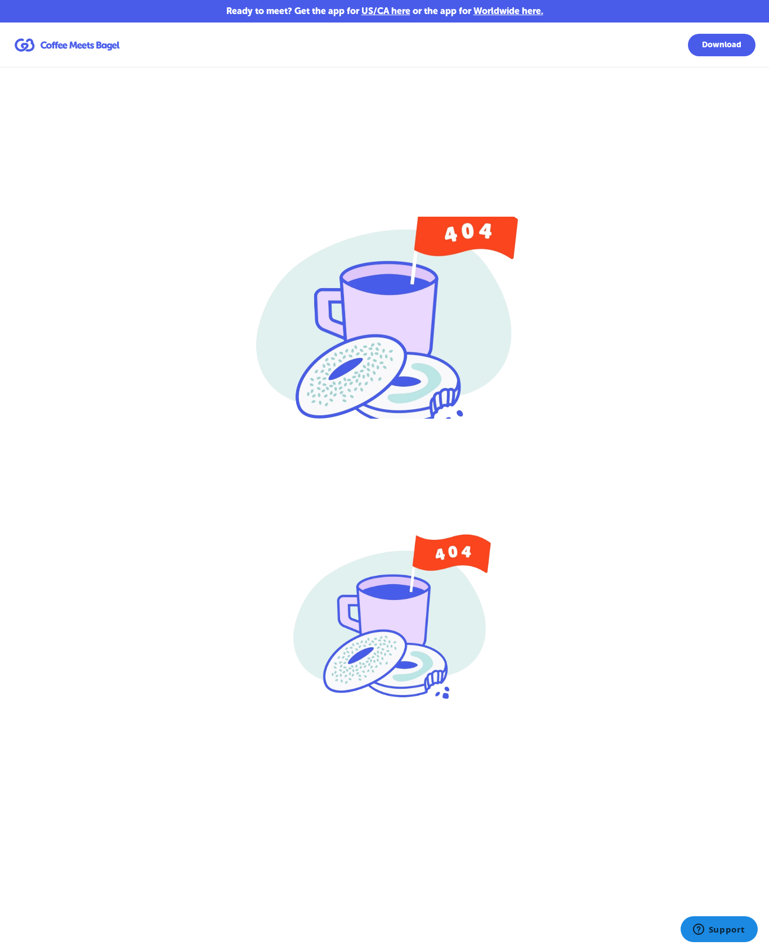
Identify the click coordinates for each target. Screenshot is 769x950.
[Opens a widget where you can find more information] (719, 930)
